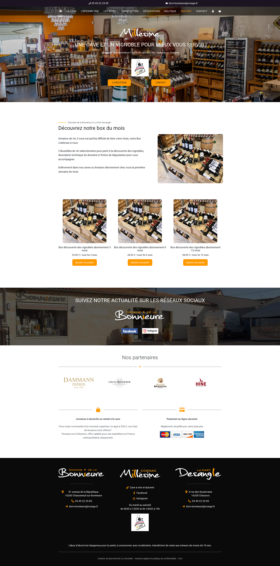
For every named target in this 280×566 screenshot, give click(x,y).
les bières (110, 11)
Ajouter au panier (84, 262)
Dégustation (151, 11)
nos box (186, 11)
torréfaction (130, 11)
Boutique (170, 11)
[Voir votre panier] (219, 11)
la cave (71, 11)
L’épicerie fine (90, 11)
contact (201, 11)
